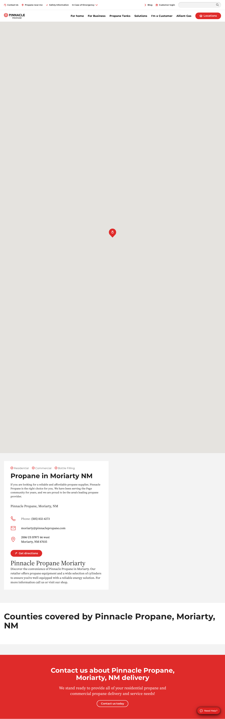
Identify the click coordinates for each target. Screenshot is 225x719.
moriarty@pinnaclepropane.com (43, 528)
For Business (97, 15)
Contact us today (112, 703)
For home (77, 15)
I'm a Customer (161, 15)
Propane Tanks (120, 15)
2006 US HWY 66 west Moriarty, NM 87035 (35, 539)
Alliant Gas (183, 15)
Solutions (140, 15)
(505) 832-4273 (35, 519)
